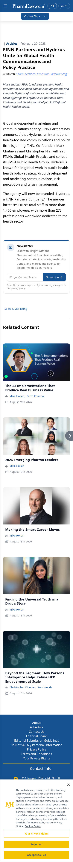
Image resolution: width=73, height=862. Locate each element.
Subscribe (52, 277)
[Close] (68, 785)
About (36, 723)
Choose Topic (32, 16)
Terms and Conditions (36, 754)
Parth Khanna (35, 396)
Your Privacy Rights (36, 758)
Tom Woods (45, 687)
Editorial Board (36, 736)
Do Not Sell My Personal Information (36, 745)
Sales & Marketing (15, 308)
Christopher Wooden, (23, 687)
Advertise (36, 727)
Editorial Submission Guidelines (36, 740)
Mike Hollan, (17, 396)
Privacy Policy (36, 749)
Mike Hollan (17, 466)
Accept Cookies (36, 855)
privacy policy (18, 288)
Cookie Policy (33, 826)
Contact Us (36, 732)
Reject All (36, 844)
